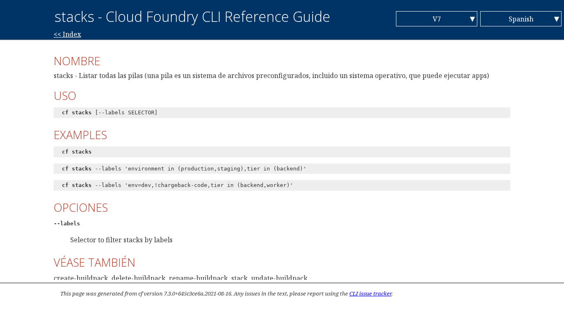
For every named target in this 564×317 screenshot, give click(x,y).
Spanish (521, 19)
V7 (437, 19)
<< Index (67, 34)
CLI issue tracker (370, 293)
